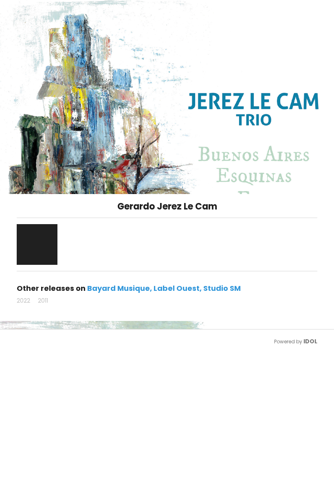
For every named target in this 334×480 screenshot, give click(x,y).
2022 (23, 301)
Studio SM (222, 288)
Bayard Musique (118, 288)
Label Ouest (177, 288)
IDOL (310, 341)
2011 (43, 301)
